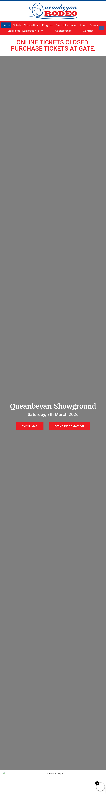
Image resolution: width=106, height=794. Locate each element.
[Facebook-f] (101, 28)
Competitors (32, 25)
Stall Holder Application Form (25, 30)
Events (94, 25)
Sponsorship (63, 30)
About (83, 25)
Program (47, 25)
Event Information (66, 25)
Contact (88, 30)
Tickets (17, 25)
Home (6, 25)
